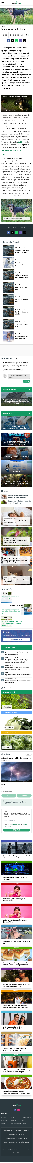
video (14, 228)
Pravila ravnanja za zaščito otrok (16, 1146)
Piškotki (21, 1134)
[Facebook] (8, 40)
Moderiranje (13, 1134)
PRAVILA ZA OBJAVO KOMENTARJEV (12, 369)
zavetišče (22, 228)
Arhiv (28, 754)
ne (4, 788)
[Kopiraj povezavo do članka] (24, 40)
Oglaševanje (8, 1131)
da (4, 784)
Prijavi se (26, 381)
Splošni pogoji (24, 1142)
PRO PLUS (26, 1131)
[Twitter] (12, 40)
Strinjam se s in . (16, 825)
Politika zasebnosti (10, 1142)
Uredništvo (18, 1131)
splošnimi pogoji (16, 824)
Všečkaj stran (17, 639)
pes (9, 228)
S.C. (6, 35)
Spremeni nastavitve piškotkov (16, 1138)
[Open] (4, 2)
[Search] (30, 2)
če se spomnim (7, 791)
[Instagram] (18, 1110)
